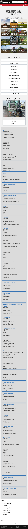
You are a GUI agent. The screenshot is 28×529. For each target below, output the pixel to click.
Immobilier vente (5, 51)
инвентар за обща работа (13, 34)
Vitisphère (5, 514)
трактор (5, 26)
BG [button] (26, 5)
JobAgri (3, 520)
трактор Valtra (14, 81)
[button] (1, 5)
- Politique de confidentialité (18, 527)
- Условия (11, 527)
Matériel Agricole (6, 507)
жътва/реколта (14, 26)
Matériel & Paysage (7, 510)
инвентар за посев (22, 51)
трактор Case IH (14, 72)
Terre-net (5, 505)
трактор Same (14, 90)
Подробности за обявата (14, 115)
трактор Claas (14, 69)
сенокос (5, 43)
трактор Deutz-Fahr (14, 75)
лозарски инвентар (13, 51)
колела (14, 43)
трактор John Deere (14, 60)
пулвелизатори (22, 26)
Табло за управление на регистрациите (10, 523)
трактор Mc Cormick (14, 93)
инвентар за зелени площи (22, 42)
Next (23, 107)
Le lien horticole (6, 512)
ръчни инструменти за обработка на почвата (5, 32)
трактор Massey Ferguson (14, 78)
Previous (4, 107)
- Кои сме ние (24, 527)
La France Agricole (7, 503)
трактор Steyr (14, 84)
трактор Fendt (14, 66)
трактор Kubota (14, 87)
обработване (22, 34)
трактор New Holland (14, 63)
